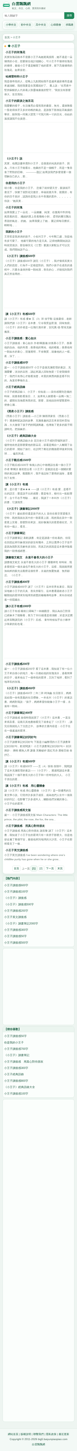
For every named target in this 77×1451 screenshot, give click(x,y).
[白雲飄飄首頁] (6, 6)
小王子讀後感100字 (16, 891)
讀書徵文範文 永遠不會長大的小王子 (29, 557)
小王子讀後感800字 (16, 1080)
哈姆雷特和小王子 (17, 76)
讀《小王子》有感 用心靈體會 (25, 785)
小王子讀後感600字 (16, 885)
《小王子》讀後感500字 (20, 256)
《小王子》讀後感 (15, 897)
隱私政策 (51, 1434)
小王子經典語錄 (15, 386)
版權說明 (26, 1434)
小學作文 (11, 24)
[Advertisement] (38, 138)
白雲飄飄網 (21, 4)
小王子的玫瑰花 (15, 52)
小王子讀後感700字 (16, 1048)
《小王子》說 (14, 158)
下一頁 (50, 868)
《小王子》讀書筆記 (16, 1055)
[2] (40, 868)
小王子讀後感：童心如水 (21, 338)
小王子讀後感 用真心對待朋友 (25, 825)
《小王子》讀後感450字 (20, 688)
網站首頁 (13, 1434)
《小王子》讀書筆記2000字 (23, 508)
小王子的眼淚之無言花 (20, 100)
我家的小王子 (14, 231)
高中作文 (41, 24)
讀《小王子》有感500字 (20, 313)
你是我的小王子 (15, 183)
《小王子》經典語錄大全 (21, 435)
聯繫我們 (38, 1434)
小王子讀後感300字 (16, 929)
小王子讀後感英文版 (18, 810)
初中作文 (26, 24)
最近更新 (64, 1434)
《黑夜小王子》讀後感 (20, 411)
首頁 (7, 37)
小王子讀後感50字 (17, 362)
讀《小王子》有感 (17, 484)
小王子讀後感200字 (18, 663)
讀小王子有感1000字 (18, 606)
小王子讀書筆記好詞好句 (21, 737)
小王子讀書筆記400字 (19, 712)
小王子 (17, 37)
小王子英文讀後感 (17, 850)
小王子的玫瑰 (14, 207)
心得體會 (56, 24)
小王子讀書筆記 (15, 533)
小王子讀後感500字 (16, 942)
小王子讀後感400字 (18, 581)
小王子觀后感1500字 (18, 460)
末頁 (60, 868)
